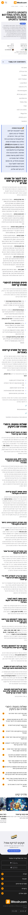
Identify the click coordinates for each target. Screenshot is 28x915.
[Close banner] (23, 442)
